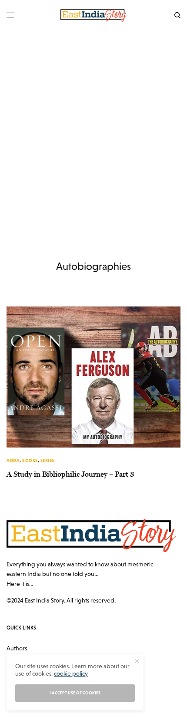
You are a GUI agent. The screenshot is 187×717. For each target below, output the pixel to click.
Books (30, 460)
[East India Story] (93, 15)
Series (47, 460)
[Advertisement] (93, 128)
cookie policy (71, 673)
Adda (13, 460)
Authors (17, 648)
